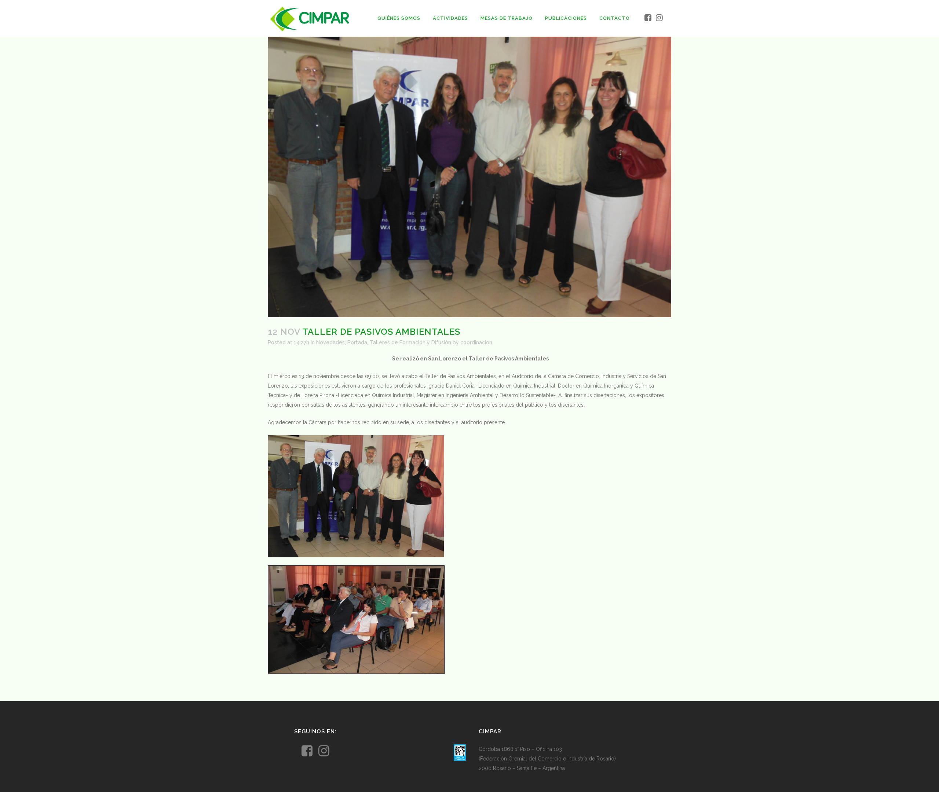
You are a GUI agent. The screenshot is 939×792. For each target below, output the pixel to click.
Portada (357, 342)
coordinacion (476, 342)
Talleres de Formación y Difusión (410, 342)
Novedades (330, 342)
